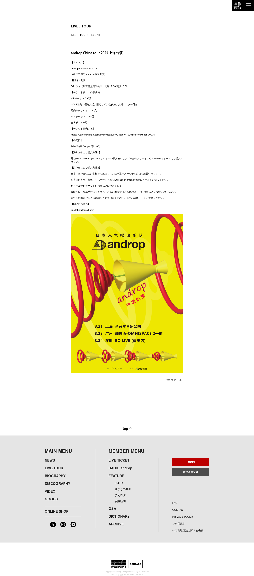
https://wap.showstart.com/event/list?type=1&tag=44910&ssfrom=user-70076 (113, 134)
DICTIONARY (119, 516)
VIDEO (50, 491)
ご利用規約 (178, 523)
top (125, 428)
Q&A (112, 508)
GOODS (51, 498)
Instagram (63, 524)
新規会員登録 (190, 472)
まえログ (120, 495)
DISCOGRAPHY (57, 483)
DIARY (119, 483)
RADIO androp (120, 467)
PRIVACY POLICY (183, 516)
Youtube (73, 524)
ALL (73, 35)
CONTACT (178, 509)
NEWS (50, 460)
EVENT (95, 35)
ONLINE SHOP (56, 511)
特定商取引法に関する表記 (187, 530)
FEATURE (116, 475)
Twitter (53, 524)
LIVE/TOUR (54, 467)
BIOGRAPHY (55, 475)
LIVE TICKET (119, 460)
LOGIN (190, 462)
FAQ (174, 503)
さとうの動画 (123, 489)
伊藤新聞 (120, 501)
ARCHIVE (116, 523)
